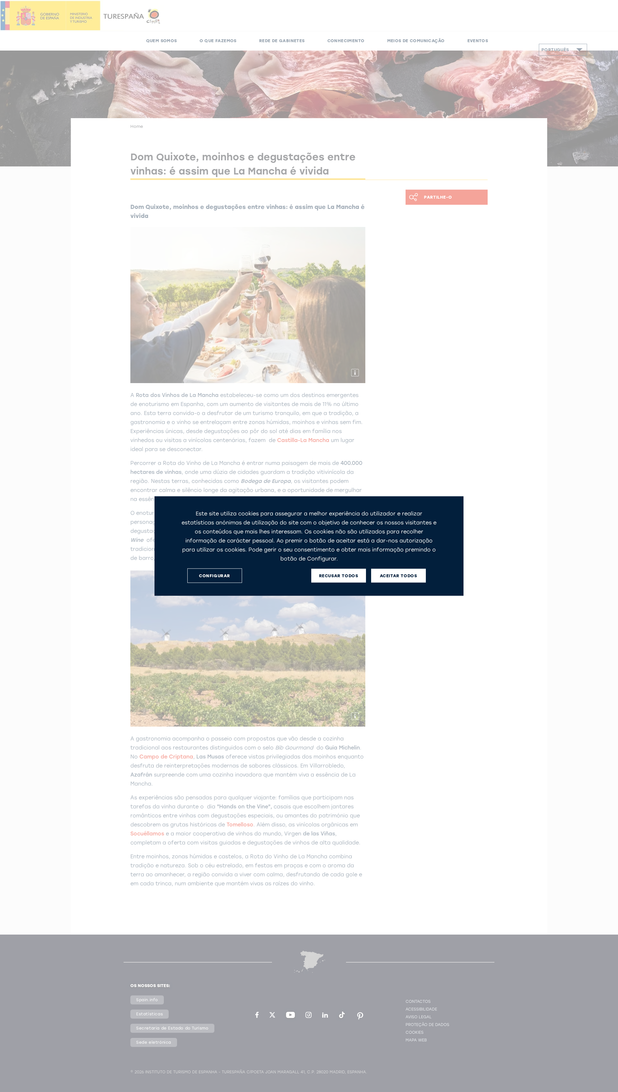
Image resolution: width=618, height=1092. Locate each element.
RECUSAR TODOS (338, 575)
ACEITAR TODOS (398, 575)
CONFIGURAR (214, 575)
